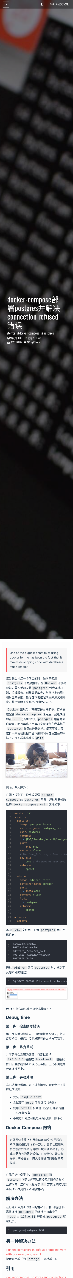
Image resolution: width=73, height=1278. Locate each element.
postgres (48, 333)
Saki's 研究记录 (59, 4)
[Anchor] (32, 1017)
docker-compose (29, 333)
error (12, 333)
